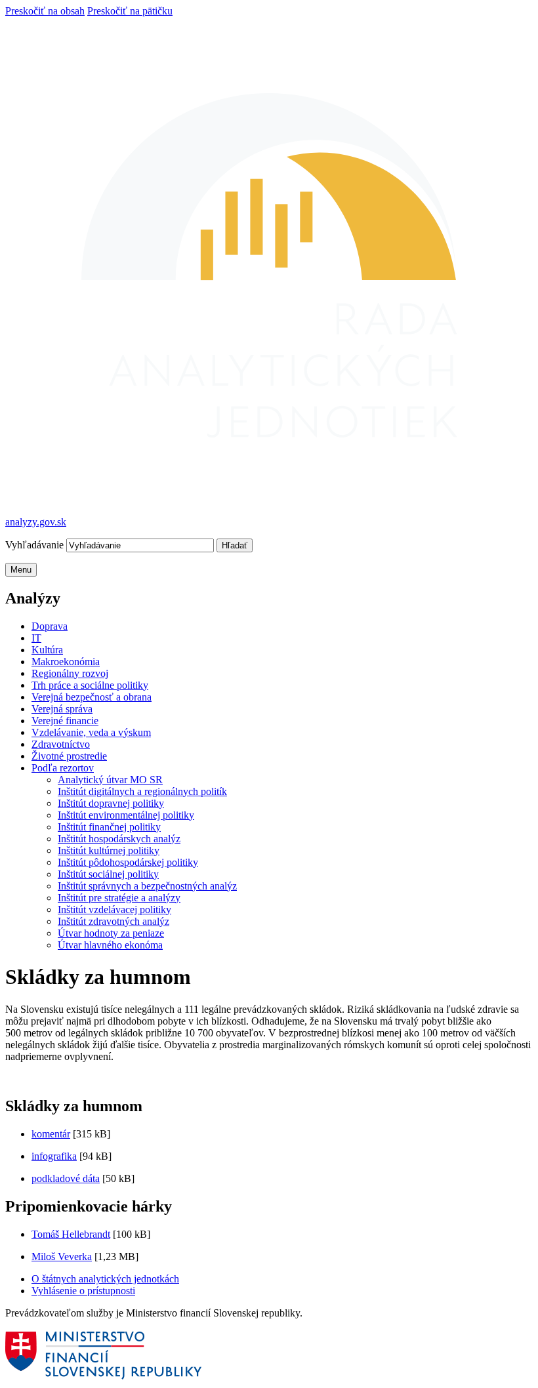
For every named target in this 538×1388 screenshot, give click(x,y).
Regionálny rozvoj (69, 673)
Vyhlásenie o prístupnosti (83, 1290)
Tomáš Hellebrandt (70, 1234)
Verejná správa (62, 708)
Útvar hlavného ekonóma (110, 944)
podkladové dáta (65, 1178)
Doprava (49, 626)
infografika (54, 1156)
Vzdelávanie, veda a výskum (91, 732)
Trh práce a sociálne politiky (89, 685)
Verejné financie (64, 720)
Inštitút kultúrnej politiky (108, 850)
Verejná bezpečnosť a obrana (91, 697)
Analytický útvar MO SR (110, 779)
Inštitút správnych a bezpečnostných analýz (147, 885)
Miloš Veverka (61, 1256)
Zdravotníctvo (60, 744)
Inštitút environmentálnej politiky (126, 815)
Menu (20, 570)
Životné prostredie (69, 756)
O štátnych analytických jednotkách (105, 1278)
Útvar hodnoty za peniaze (111, 933)
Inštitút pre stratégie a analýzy (119, 897)
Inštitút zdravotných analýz (113, 921)
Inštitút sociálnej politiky (108, 874)
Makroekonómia (65, 661)
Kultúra (47, 649)
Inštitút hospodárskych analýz (119, 838)
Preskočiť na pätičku (130, 10)
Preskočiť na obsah (45, 10)
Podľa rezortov (62, 767)
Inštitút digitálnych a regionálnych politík (142, 791)
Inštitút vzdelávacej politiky (114, 909)
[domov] (104, 1376)
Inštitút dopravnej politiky (111, 803)
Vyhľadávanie (35, 544)
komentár (50, 1133)
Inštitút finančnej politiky (109, 826)
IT (36, 637)
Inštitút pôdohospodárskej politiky (128, 862)
